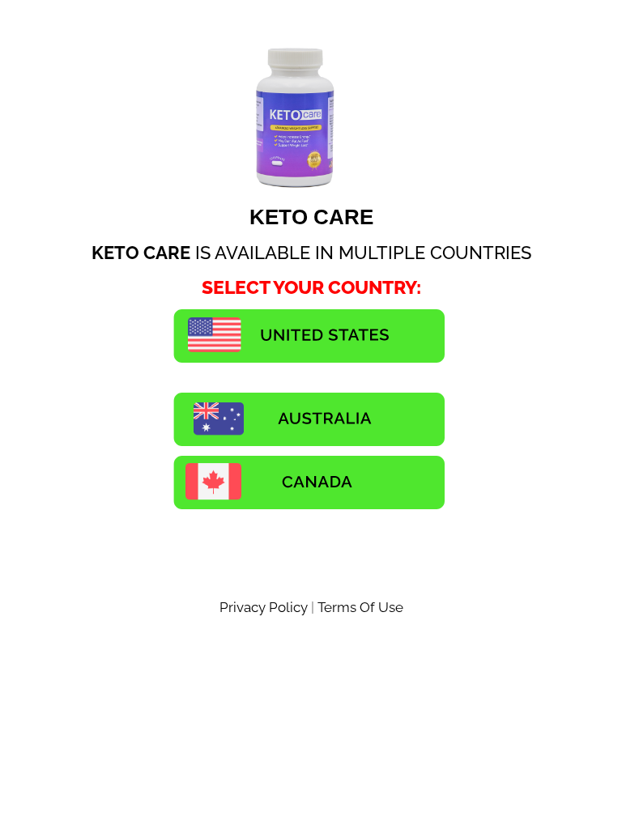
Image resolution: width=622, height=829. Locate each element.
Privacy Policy (265, 607)
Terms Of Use (360, 607)
